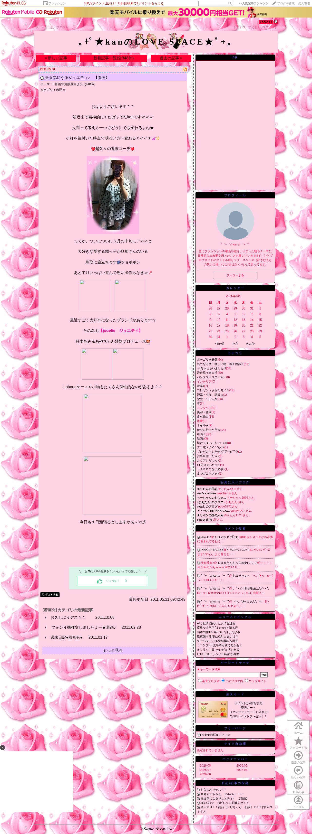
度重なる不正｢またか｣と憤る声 (217, 627)
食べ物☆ (203, 416)
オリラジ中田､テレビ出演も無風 (218, 649)
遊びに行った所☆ (208, 429)
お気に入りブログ (235, 482)
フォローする (298, 747)
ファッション (57, 3)
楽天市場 (304, 3)
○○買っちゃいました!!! (211, 368)
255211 (266, 22)
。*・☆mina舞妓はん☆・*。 (252, 588)
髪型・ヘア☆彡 (207, 399)
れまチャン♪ (241, 575)
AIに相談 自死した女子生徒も (216, 623)
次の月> (250, 343)
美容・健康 (204, 412)
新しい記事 (298, 777)
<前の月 (219, 343)
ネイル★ (203, 425)
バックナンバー (235, 759)
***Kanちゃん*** (238, 550)
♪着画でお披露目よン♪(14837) (74, 84)
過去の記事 (298, 762)
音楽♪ (200, 386)
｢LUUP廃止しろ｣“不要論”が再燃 (218, 654)
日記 (50, 27)
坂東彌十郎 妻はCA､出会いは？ (217, 636)
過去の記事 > (171, 58)
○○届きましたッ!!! (208, 465)
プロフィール (65, 27)
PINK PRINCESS (212, 550)
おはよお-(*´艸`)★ (226, 537)
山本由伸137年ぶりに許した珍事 (218, 632)
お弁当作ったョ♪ (208, 456)
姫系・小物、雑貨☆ (210, 394)
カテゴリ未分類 (207, 359)
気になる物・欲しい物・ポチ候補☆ (220, 364)
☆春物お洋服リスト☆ (216, 735)
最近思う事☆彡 (207, 373)
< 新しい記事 (56, 58)
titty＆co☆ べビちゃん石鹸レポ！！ (225, 803)
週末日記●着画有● (66, 637)
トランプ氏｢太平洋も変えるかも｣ (219, 645)
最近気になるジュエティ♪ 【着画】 (77, 77)
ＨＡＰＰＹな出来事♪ (211, 469)
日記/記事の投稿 (235, 783)
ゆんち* (206, 537)
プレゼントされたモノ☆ (213, 390)
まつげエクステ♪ (208, 473)
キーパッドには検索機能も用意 (217, 641)
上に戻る (298, 807)
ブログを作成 (286, 3)
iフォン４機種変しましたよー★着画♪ (83, 627)
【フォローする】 (245, 27)
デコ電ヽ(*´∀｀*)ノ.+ (210, 447)
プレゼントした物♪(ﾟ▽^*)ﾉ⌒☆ (217, 451)
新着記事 (298, 792)
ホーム (40, 27)
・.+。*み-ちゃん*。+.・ (249, 601)
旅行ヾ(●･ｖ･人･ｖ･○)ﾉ (212, 443)
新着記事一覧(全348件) (113, 58)
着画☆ (61, 90)
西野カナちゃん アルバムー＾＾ (222, 794)
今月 (235, 343)
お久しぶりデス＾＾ (69, 617)
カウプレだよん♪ (208, 460)
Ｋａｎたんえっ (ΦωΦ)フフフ (237, 562)
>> (253, 3)
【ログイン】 (268, 27)
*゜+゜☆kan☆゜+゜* (215, 575)
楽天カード (235, 694)
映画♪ (200, 438)
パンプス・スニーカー (211, 377)
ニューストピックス (235, 616)
